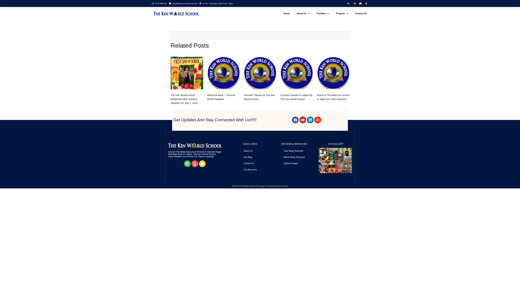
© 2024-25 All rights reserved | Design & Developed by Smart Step (260, 186)
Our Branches (250, 169)
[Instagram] (317, 120)
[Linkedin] (310, 120)
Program (340, 13)
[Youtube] (302, 120)
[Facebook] (295, 120)
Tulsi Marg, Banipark (293, 151)
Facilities (321, 13)
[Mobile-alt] (194, 163)
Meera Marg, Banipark (294, 157)
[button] (348, 3)
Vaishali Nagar (291, 163)
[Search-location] (187, 163)
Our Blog (248, 157)
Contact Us (361, 13)
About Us (301, 13)
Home (287, 13)
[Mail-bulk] (202, 163)
